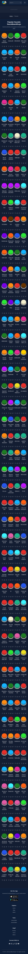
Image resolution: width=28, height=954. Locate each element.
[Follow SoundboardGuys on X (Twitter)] (12, 943)
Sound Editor (14, 922)
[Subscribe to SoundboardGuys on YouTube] (18, 943)
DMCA (14, 934)
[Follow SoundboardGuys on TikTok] (14, 943)
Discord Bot (14, 920)
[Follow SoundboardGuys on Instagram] (16, 943)
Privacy (14, 930)
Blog (14, 910)
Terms (14, 932)
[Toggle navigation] (24, 2)
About (14, 912)
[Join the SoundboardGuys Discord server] (9, 943)
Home (11, 16)
